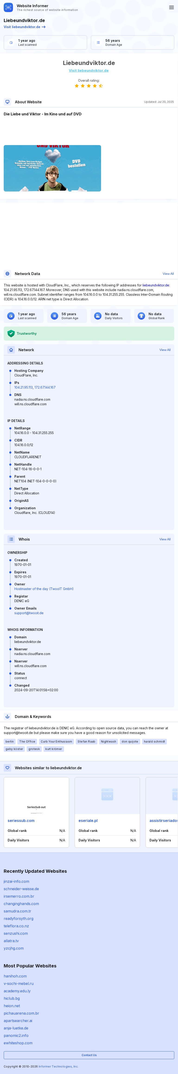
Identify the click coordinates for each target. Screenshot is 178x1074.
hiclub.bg (12, 998)
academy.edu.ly (17, 991)
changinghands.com (21, 903)
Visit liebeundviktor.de (22, 27)
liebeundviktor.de (156, 285)
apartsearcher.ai (18, 1020)
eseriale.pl (88, 820)
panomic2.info (16, 1035)
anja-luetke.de (16, 1028)
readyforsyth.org (18, 918)
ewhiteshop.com (18, 1043)
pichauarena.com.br (21, 1013)
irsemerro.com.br (19, 896)
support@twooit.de (29, 613)
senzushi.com (16, 933)
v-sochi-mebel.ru (19, 983)
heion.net (12, 1005)
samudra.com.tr (17, 911)
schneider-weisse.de (21, 888)
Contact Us (89, 1055)
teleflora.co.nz (16, 926)
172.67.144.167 (45, 387)
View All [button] (168, 274)
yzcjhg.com (14, 948)
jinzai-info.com (16, 881)
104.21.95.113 (23, 387)
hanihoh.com (15, 976)
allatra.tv (11, 940)
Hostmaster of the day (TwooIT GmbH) (44, 589)
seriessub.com (21, 820)
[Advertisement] (89, 131)
